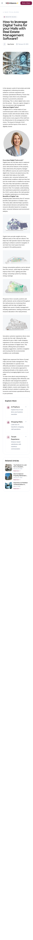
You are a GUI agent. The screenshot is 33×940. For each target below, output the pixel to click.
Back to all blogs (12, 12)
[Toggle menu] (2, 3)
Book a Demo (26, 3)
